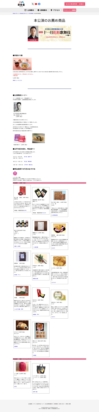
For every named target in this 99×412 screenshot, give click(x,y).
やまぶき (44, 212)
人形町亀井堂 (54, 215)
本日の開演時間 (71, 4)
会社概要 (30, 404)
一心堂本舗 (35, 247)
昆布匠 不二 (17, 274)
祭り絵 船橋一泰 (28, 156)
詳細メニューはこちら (17, 80)
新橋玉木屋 (35, 278)
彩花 (15, 386)
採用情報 (56, 404)
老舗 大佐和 (17, 246)
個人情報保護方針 (49, 404)
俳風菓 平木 (36, 314)
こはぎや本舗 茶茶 (19, 309)
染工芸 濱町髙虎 (28, 161)
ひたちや (54, 282)
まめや (53, 316)
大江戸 (53, 248)
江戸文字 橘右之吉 (28, 164)
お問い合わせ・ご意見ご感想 (65, 404)
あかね (24, 210)
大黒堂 (34, 355)
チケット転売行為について (38, 404)
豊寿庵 (16, 346)
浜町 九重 (35, 391)
